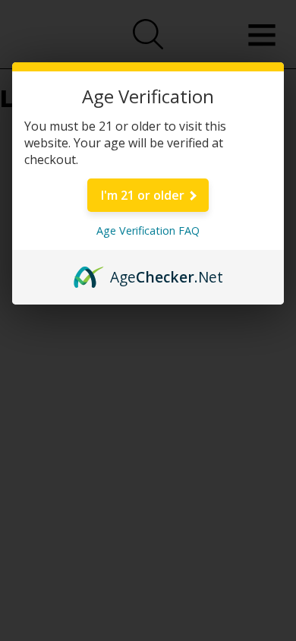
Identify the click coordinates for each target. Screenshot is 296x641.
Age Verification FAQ (148, 230)
